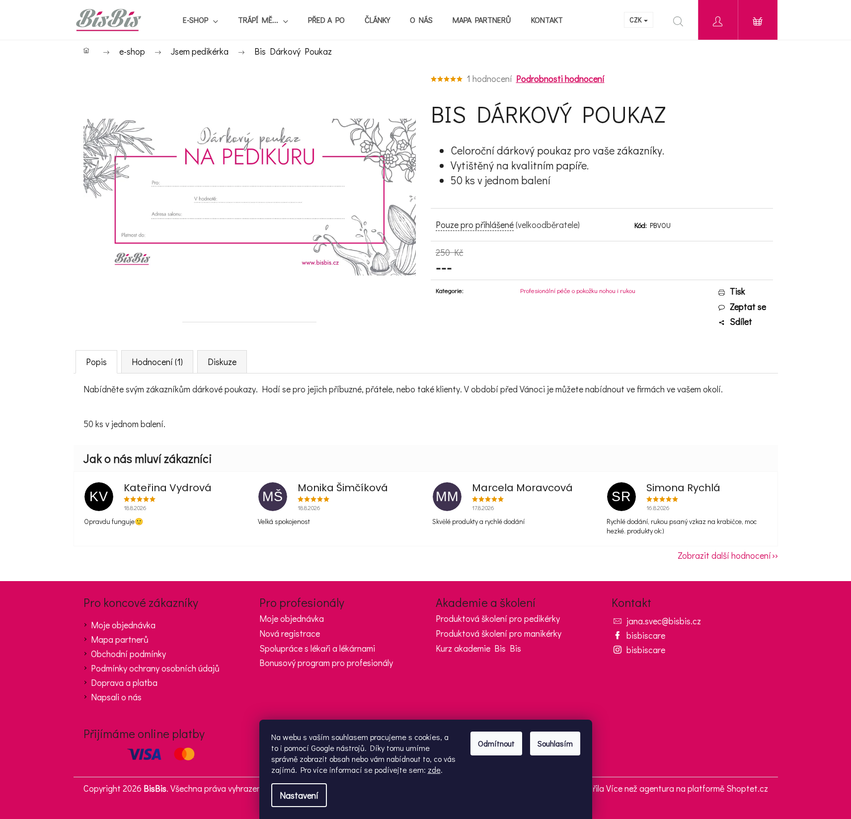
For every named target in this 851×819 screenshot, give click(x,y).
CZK (636, 19)
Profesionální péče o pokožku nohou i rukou (577, 290)
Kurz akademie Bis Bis (478, 649)
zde (434, 769)
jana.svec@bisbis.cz (663, 621)
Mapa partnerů (120, 639)
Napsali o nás (116, 697)
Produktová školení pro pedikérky (498, 619)
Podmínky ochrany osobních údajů (155, 668)
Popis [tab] (96, 362)
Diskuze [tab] (222, 362)
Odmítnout (496, 743)
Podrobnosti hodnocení (560, 78)
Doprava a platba (124, 682)
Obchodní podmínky (128, 654)
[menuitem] (200, 20)
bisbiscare (645, 635)
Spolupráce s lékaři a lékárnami (317, 649)
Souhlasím (555, 743)
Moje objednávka (123, 625)
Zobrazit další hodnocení (724, 555)
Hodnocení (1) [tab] (157, 362)
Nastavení (299, 795)
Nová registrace (289, 634)
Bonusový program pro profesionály (326, 663)
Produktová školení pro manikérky (498, 634)
